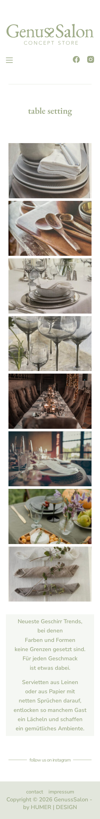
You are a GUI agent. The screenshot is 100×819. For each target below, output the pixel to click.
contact (34, 791)
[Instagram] (90, 59)
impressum (61, 791)
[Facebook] (76, 59)
